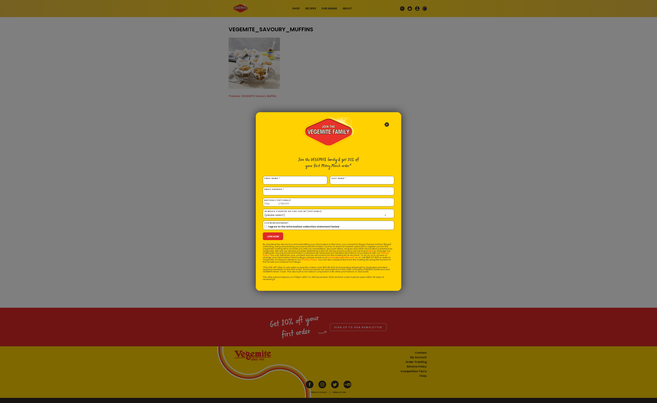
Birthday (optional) (277, 202)
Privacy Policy (309, 259)
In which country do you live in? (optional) (293, 211)
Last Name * (338, 178)
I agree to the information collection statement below (303, 226)
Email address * (274, 189)
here (370, 250)
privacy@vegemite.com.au (343, 257)
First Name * (272, 178)
